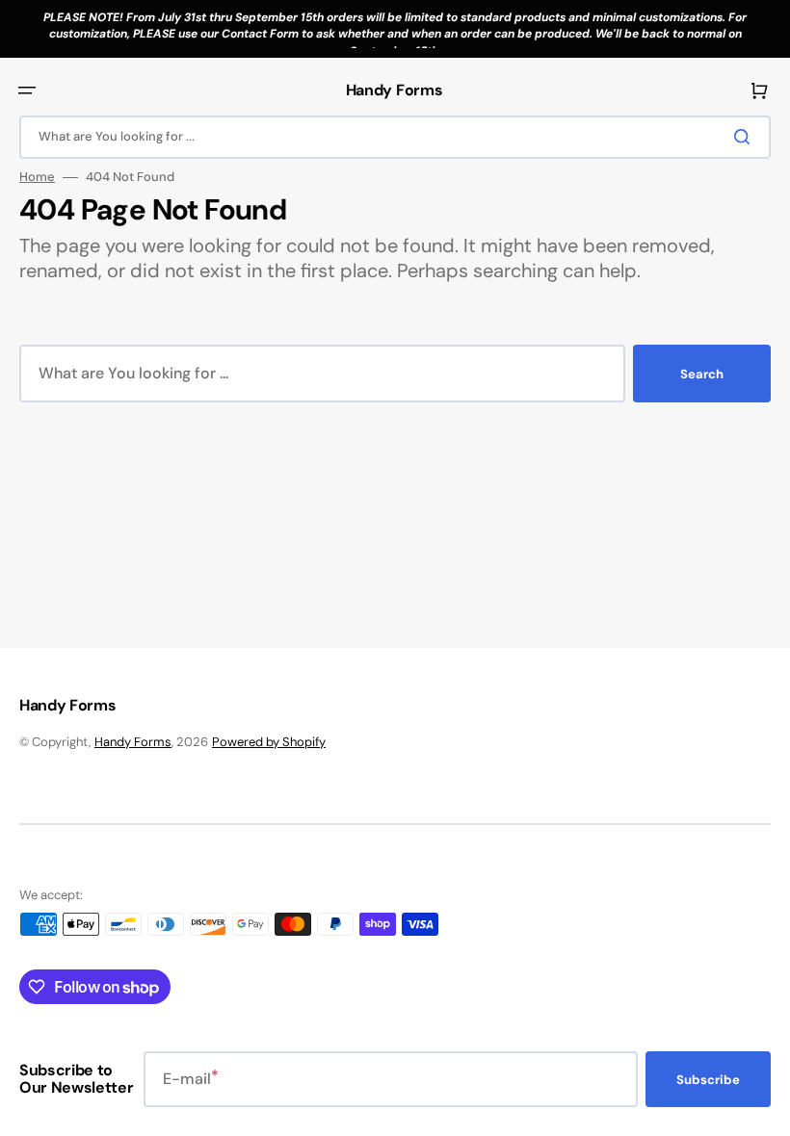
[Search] (746, 137)
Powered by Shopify (269, 742)
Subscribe (708, 1079)
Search (702, 374)
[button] (27, 90)
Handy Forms (132, 742)
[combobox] (395, 137)
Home (37, 177)
